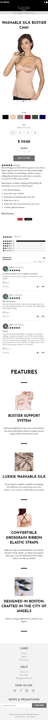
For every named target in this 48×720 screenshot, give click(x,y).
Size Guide (24, 675)
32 (13, 133)
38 (35, 133)
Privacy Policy (31, 717)
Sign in (24, 656)
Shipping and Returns (24, 678)
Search (24, 653)
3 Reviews (16, 165)
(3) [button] (13, 241)
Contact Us (24, 672)
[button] (7, 283)
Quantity (24, 148)
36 (28, 133)
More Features (7, 213)
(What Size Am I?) (24, 127)
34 (20, 133)
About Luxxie (24, 660)
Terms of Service (20, 717)
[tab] (7, 258)
